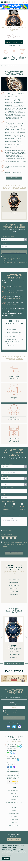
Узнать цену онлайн (14, 177)
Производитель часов (8, 236)
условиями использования (18, 852)
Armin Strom (14, 594)
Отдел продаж (11, 749)
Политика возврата (14, 825)
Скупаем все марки (14, 813)
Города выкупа (14, 819)
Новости (14, 822)
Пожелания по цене (7, 487)
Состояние (5, 481)
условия (12, 542)
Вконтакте (8, 726)
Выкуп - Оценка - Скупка (14, 744)
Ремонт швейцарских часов (14, 802)
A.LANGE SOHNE (14, 579)
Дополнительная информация (11, 515)
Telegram (9, 292)
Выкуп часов (14, 793)
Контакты (14, 816)
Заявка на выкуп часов (14, 42)
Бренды (10, 65)
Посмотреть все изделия (14, 663)
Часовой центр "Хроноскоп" (14, 739)
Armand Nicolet (14, 591)
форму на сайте (18, 286)
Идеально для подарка (14, 790)
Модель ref (5, 470)
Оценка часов (14, 796)
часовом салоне (11, 304)
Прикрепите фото (6, 534)
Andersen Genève (14, 585)
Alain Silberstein (13, 582)
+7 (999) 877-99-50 (11, 760)
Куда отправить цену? (8, 501)
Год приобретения (7, 476)
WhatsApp (15, 292)
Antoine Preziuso (13, 588)
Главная (3, 65)
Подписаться (14, 718)
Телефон (4, 243)
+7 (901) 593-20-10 (15, 298)
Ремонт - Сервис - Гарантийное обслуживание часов (13, 757)
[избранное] (23, 2)
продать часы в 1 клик (14, 839)
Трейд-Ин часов (14, 799)
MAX (19, 726)
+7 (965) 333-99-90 (11, 750)
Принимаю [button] (6, 858)
